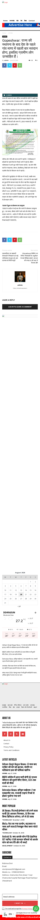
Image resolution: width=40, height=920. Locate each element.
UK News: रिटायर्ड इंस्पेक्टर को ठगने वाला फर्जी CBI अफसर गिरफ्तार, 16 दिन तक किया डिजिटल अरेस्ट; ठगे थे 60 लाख (20, 813)
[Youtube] (22, 734)
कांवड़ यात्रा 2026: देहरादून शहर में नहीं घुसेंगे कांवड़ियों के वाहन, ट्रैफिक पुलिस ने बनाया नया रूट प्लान (19, 674)
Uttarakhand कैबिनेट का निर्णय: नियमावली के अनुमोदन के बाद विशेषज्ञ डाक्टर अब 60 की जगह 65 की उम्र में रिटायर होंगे (29, 258)
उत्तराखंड (10, 33)
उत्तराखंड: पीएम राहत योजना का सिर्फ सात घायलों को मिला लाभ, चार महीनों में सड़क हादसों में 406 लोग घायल (19, 667)
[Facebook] (4, 65)
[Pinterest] (14, 65)
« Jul (19, 606)
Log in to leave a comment (20, 307)
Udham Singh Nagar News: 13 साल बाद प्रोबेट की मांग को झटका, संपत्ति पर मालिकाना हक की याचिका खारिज (19, 646)
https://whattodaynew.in (20, 288)
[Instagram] (10, 734)
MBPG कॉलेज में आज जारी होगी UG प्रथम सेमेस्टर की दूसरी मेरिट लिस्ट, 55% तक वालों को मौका (18, 653)
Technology (7, 820)
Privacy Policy (27, 909)
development (7, 846)
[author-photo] (20, 282)
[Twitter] (9, 65)
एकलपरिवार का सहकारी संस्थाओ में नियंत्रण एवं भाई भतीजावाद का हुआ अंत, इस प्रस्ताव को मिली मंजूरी (10, 256)
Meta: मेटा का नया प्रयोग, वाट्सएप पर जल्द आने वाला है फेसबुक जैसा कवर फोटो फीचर (20, 826)
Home (4, 33)
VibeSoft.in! (20, 914)
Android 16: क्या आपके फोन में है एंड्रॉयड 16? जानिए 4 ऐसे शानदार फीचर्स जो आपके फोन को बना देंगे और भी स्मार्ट (20, 839)
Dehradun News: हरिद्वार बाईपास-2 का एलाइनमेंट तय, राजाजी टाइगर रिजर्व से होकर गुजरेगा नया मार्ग (19, 660)
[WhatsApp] (20, 65)
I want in (18, 903)
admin (6, 60)
